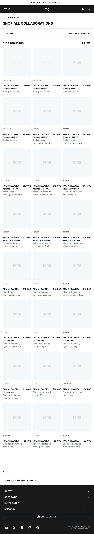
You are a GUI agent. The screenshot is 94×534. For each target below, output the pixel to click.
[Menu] (5, 9)
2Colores (67, 384)
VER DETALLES (57, 3)
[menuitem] (6, 527)
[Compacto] (83, 43)
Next (5, 471)
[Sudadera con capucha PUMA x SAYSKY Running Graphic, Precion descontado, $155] (17, 274)
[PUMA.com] (47, 9)
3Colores (7, 80)
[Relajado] (88, 43)
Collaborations (12, 17)
